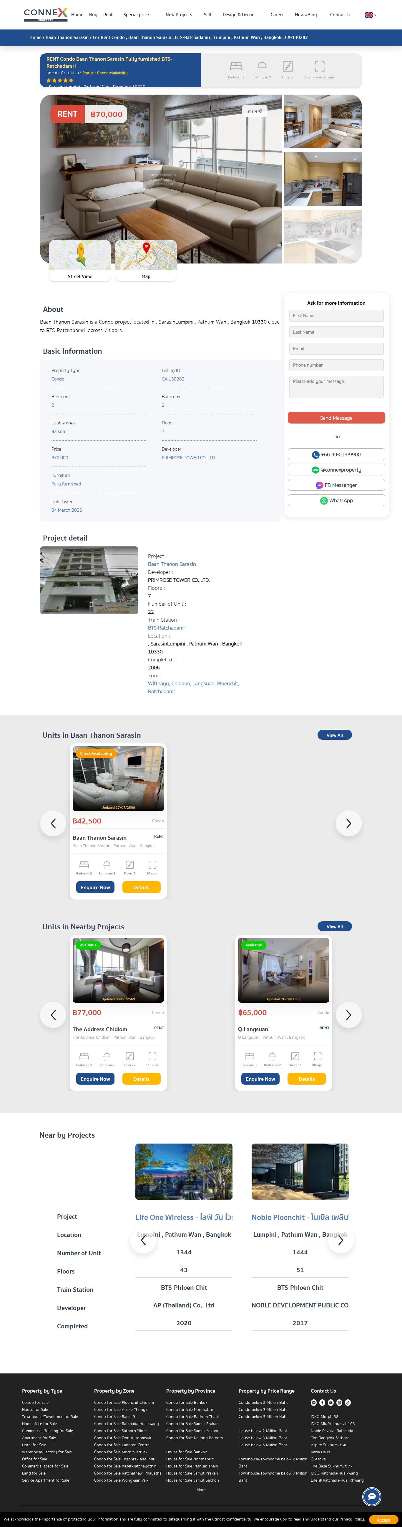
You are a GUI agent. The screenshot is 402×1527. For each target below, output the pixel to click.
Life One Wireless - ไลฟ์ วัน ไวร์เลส (191, 1217)
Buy (93, 15)
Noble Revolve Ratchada (332, 1431)
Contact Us (341, 15)
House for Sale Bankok (186, 1452)
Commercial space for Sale (45, 1466)
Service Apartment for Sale (45, 1480)
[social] (371, 1496)
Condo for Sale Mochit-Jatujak (120, 1452)
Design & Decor (238, 15)
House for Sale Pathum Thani (192, 1466)
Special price (136, 15)
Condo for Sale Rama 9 (114, 1417)
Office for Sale (34, 1459)
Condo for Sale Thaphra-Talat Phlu (124, 1459)
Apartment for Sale (39, 1438)
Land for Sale (34, 1473)
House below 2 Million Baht (263, 1431)
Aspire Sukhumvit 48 (329, 1445)
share (252, 111)
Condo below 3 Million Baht (263, 1409)
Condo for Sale (35, 1402)
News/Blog (306, 15)
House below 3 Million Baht (263, 1438)
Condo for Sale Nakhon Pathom (194, 1438)
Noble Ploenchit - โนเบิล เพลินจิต (305, 1217)
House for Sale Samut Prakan (192, 1473)
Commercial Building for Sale (47, 1431)
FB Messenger (340, 485)
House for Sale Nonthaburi (190, 1459)
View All (335, 735)
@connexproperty (340, 470)
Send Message (336, 418)
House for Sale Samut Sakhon (192, 1480)
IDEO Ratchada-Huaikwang (334, 1473)
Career (277, 15)
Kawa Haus (320, 1452)
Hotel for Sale (34, 1445)
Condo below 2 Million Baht (263, 1402)
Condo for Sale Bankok (186, 1402)
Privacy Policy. (352, 1519)
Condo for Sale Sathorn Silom (120, 1431)
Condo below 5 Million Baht (263, 1417)
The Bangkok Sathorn (330, 1438)
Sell (207, 15)
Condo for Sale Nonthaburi (190, 1409)
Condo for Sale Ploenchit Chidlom (124, 1402)
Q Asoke (318, 1459)
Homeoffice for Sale (39, 1424)
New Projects (179, 15)
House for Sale (35, 1409)
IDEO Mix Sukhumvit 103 (333, 1424)
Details (141, 887)
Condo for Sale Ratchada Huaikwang (126, 1424)
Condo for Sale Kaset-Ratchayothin (125, 1466)
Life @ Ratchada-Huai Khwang (337, 1480)
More (201, 1490)
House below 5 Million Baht (263, 1445)
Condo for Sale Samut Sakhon (193, 1431)
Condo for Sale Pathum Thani (192, 1417)
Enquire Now (95, 887)
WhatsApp (340, 500)
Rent (108, 15)
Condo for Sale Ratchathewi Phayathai (128, 1473)
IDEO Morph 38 (324, 1417)
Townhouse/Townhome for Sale (50, 1417)
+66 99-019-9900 (340, 454)
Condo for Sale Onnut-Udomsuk (122, 1438)
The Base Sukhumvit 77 (332, 1466)
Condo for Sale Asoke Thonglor (122, 1409)
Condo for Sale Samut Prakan (192, 1424)
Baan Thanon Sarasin (67, 37)
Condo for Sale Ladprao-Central (122, 1445)
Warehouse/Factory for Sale (47, 1452)
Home (77, 15)
